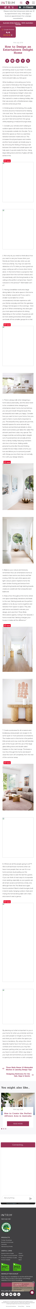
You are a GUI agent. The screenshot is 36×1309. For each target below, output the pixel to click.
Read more (18, 1124)
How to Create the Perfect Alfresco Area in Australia (18, 1114)
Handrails (4, 1244)
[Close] (33, 11)
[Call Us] (27, 3)
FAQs (20, 1257)
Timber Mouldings (6, 1240)
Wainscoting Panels (6, 1246)
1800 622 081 (6, 1219)
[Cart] (12, 7)
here (27, 14)
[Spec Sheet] (9, 7)
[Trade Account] (5, 7)
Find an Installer (5, 1259)
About (20, 1253)
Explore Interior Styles (7, 1253)
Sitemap (28, 1306)
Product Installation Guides (9, 1257)
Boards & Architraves (7, 1242)
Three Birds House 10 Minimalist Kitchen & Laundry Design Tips (19, 1068)
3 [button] (5, 1128)
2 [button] (3, 1128)
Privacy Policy (21, 1306)
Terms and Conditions (11, 1306)
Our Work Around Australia (9, 1255)
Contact (5, 3)
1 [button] (1, 1128)
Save (8, 161)
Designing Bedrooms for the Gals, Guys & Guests (18, 1075)
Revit (20, 1259)
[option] (18, 1110)
